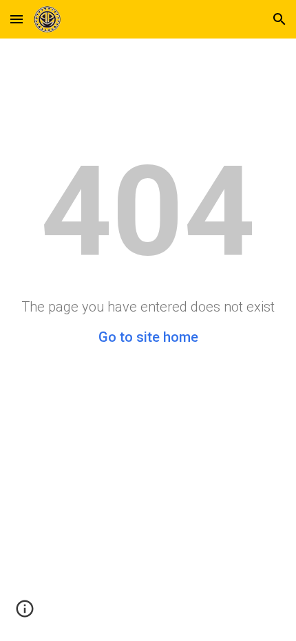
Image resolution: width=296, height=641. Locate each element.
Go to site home (148, 337)
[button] (16, 19)
